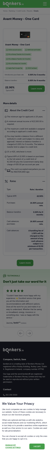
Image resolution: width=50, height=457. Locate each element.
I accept (37, 446)
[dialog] (25, 228)
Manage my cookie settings (13, 446)
